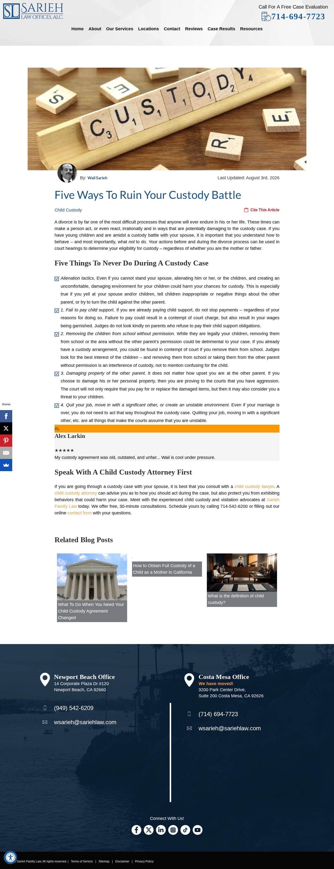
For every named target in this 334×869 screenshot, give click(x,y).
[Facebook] (136, 829)
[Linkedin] (161, 829)
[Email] (6, 453)
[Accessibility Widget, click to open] (10, 857)
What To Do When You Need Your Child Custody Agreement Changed (91, 611)
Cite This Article (264, 210)
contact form (79, 512)
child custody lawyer (254, 486)
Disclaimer (122, 861)
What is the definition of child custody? (236, 599)
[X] (6, 428)
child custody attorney (76, 493)
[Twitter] (149, 829)
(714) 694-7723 (218, 714)
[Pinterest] (6, 440)
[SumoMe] (6, 465)
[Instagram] (173, 829)
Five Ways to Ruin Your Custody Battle (148, 194)
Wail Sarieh (97, 177)
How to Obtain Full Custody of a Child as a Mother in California (164, 569)
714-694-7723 (298, 16)
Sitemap (104, 861)
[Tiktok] (185, 829)
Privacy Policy (144, 861)
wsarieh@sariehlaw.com (85, 722)
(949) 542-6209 (73, 708)
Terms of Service (82, 861)
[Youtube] (197, 829)
